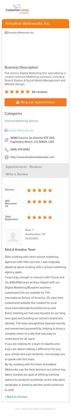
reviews (39, 92)
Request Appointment (38, 102)
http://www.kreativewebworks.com (32, 157)
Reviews (35, 167)
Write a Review (17, 174)
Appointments (16, 167)
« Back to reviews (16, 397)
